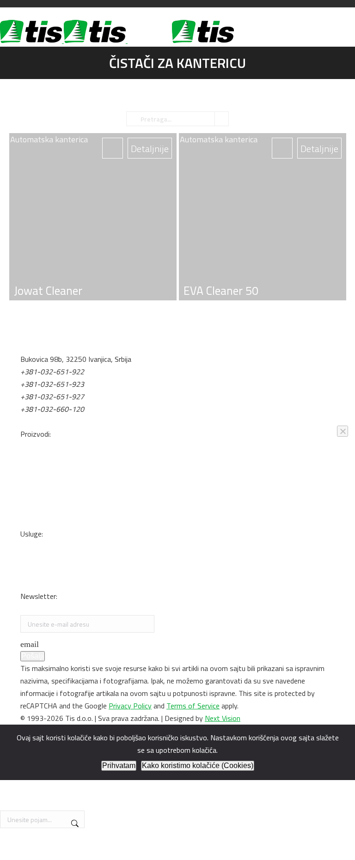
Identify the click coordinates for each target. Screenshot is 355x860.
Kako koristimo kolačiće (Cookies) (197, 765)
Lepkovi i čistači (44, 483)
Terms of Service (193, 705)
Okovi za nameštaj (49, 458)
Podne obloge (41, 508)
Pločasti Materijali (48, 446)
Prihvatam (118, 765)
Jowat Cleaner (48, 290)
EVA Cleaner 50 (221, 290)
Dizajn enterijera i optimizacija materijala (82, 558)
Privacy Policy (130, 705)
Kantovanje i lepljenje (52, 583)
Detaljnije (319, 148)
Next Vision (222, 718)
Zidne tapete (40, 521)
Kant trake (37, 496)
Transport (35, 546)
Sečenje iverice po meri (55, 571)
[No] (342, 431)
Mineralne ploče (44, 471)
